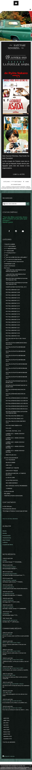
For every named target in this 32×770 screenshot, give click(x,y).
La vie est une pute (9, 491)
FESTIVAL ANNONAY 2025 (13, 336)
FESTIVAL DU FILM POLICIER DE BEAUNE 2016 (16, 373)
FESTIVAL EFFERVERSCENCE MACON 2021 (15, 390)
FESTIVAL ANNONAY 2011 (13, 300)
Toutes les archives (9, 742)
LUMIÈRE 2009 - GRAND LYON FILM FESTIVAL (15, 442)
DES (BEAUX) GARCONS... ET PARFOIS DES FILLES (16, 474)
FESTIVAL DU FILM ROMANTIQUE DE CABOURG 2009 (16, 386)
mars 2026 (6, 729)
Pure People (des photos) (9, 508)
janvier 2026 (6, 734)
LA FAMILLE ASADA (16, 64)
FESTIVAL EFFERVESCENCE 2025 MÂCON (17, 403)
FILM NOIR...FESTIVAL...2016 (13, 431)
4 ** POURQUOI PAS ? (10, 253)
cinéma (28, 186)
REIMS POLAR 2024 (11, 455)
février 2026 (6, 732)
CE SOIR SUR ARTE (8, 587)
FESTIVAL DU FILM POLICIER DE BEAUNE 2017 (16, 377)
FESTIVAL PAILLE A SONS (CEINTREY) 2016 (16, 422)
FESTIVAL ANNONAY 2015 (13, 311)
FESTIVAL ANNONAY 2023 (13, 330)
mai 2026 (5, 725)
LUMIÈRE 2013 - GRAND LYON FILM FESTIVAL (15, 447)
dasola (4, 634)
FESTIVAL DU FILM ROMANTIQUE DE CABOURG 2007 (16, 381)
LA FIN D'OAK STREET (9, 567)
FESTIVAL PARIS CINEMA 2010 (14, 425)
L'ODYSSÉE (6, 613)
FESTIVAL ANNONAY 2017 (13, 316)
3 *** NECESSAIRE (9, 250)
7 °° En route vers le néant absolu (13, 259)
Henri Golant (6, 540)
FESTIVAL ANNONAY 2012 (13, 303)
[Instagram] (16, 231)
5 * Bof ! (6, 255)
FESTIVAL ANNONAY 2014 (13, 308)
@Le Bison (5, 708)
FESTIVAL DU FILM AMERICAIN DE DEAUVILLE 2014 (16, 343)
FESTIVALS (7, 268)
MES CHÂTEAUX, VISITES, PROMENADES (16, 485)
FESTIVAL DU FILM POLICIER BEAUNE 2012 (15, 347)
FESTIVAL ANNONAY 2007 (13, 289)
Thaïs (4, 692)
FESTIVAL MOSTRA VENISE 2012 (14, 415)
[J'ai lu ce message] (30, 765)
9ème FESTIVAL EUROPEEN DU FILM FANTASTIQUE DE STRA (17, 283)
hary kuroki (15, 188)
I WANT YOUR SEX (8, 600)
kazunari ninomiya (6, 188)
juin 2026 (5, 722)
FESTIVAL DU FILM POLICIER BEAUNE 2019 (15, 360)
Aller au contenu (6, 1)
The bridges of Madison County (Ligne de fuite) (15, 511)
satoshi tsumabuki (25, 188)
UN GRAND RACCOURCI (10, 573)
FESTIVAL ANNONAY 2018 (13, 319)
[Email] (16, 3)
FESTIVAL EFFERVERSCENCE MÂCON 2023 (15, 394)
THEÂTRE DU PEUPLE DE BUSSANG (13, 495)
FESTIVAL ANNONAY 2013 (13, 306)
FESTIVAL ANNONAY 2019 (13, 322)
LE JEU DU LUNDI (10, 477)
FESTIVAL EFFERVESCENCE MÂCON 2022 (17, 408)
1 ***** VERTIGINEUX (16, 181)
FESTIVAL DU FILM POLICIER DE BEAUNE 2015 (16, 369)
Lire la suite (19, 174)
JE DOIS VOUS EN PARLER (11, 457)
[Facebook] (9, 231)
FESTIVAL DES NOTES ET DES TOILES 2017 (16, 339)
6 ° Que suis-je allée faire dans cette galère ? (15, 257)
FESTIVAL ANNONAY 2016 (13, 314)
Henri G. (5, 642)
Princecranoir (6, 659)
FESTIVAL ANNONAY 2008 (13, 292)
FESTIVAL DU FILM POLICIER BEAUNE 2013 (15, 352)
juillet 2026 (6, 720)
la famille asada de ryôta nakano (15, 186)
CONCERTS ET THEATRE (12, 468)
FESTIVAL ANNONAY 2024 (13, 333)
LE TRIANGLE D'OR (8, 593)
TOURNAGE (9, 488)
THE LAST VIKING (8, 607)
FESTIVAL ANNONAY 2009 (13, 295)
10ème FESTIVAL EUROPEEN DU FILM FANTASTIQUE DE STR (16, 270)
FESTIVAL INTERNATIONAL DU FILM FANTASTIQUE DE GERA (17, 412)
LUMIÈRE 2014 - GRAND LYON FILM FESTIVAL (15, 451)
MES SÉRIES (7, 493)
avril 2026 (6, 727)
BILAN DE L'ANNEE (10, 462)
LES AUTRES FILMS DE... (12, 480)
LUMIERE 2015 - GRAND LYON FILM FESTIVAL (15, 434)
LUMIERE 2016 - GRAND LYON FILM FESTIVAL (15, 438)
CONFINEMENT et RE (9, 263)
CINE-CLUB (8, 465)
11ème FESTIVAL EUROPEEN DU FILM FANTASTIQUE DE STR (16, 275)
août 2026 (6, 718)
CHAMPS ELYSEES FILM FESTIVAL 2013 (16, 287)
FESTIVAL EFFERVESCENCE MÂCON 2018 (17, 406)
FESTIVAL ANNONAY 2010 (13, 298)
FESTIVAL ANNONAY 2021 (13, 327)
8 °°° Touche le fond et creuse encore (14, 261)
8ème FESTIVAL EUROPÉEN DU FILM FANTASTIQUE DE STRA (17, 279)
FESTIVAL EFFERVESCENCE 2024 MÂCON (17, 400)
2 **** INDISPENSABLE (10, 248)
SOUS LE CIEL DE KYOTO (10, 620)
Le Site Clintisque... (7, 506)
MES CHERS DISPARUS (12, 483)
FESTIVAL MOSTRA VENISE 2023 (14, 418)
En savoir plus (23, 768)
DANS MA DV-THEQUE (12, 470)
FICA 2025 (8, 428)
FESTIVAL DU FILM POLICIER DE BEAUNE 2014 (16, 364)
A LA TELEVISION (10, 459)
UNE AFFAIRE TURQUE (9, 580)
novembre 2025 (7, 738)
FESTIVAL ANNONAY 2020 (13, 325)
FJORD (5, 560)
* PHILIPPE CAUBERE (9, 244)
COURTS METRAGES (9, 266)
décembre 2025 (7, 736)
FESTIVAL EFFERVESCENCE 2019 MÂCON (17, 398)
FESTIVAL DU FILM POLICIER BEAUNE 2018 (15, 356)
